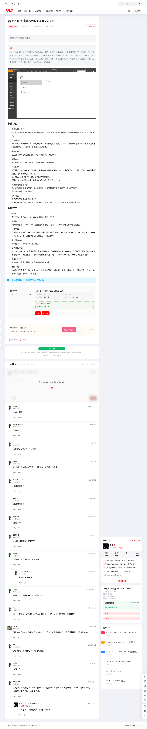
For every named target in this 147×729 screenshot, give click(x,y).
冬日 (14, 608)
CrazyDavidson (18, 480)
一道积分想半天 (18, 424)
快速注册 (138, 11)
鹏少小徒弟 (16, 681)
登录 (128, 11)
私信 (139, 540)
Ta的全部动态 (121, 581)
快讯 (6, 4)
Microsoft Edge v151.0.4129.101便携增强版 (118, 560)
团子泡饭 (16, 535)
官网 (38, 313)
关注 (135, 540)
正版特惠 (38, 11)
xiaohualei (16, 443)
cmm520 (16, 406)
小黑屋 (13, 4)
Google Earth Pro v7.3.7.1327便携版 (116, 571)
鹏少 (20, 703)
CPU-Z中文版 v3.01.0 (112, 575)
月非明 (15, 589)
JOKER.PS (21, 725)
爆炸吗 (15, 553)
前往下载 (92, 26)
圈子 (19, 4)
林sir (14, 645)
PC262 (15, 498)
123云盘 (45, 313)
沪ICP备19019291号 (34, 725)
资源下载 (27, 11)
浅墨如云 (16, 516)
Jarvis (15, 626)
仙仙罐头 (16, 461)
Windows (13, 26)
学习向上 (16, 663)
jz (19, 571)
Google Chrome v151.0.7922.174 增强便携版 (119, 568)
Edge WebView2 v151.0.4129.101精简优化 (118, 564)
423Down (27, 26)
